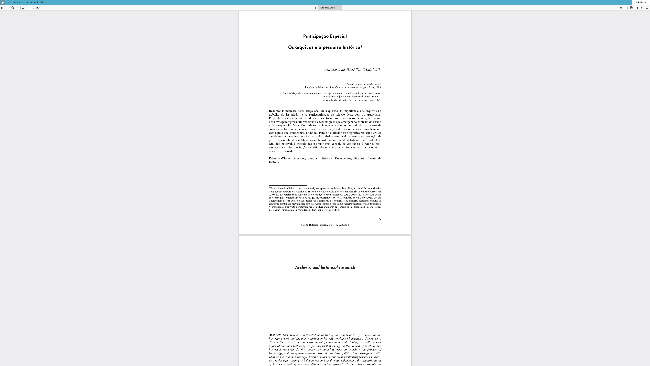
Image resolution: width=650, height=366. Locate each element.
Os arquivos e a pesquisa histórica (26, 2)
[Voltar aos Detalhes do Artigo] (2, 2)
